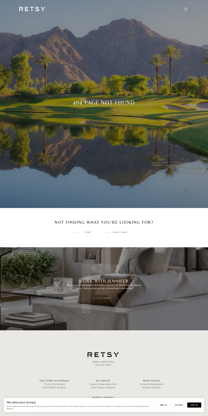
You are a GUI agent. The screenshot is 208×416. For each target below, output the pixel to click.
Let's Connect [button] (104, 298)
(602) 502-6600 (103, 364)
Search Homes (120, 232)
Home (88, 232)
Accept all (194, 405)
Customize (179, 405)
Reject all (163, 405)
